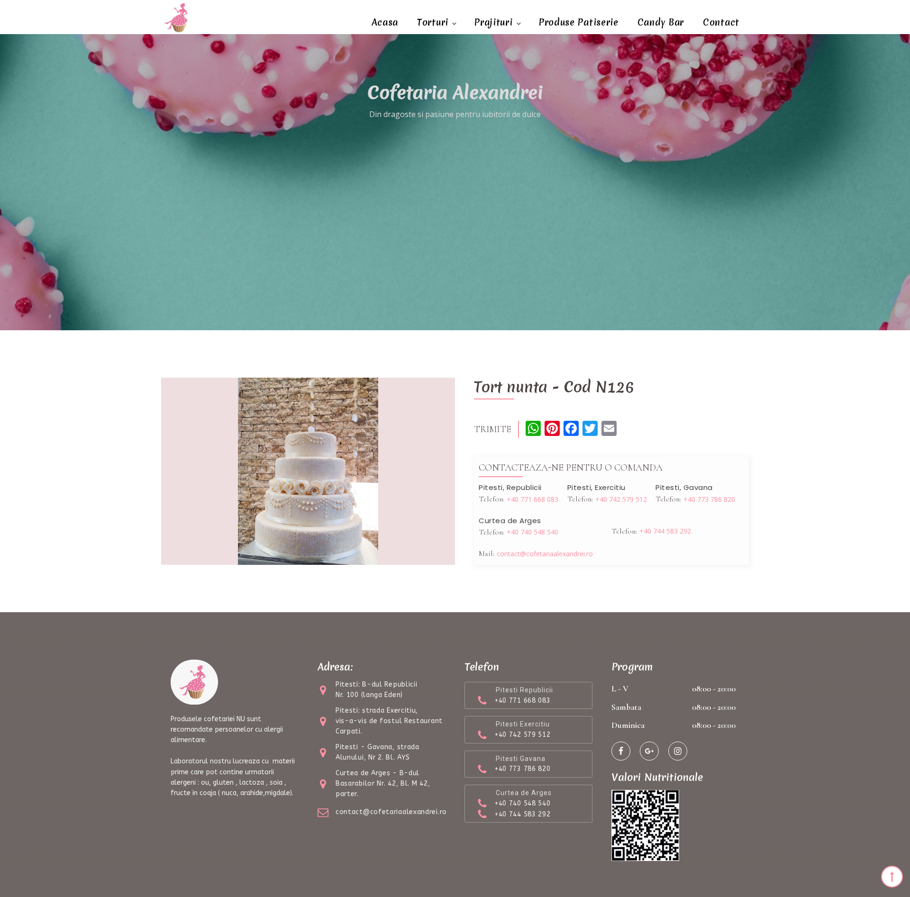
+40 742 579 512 (621, 499)
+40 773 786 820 (709, 499)
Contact (721, 22)
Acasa (385, 22)
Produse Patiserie (579, 22)
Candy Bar (660, 22)
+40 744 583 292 (665, 530)
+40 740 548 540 (532, 531)
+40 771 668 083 (532, 499)
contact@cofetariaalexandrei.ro (545, 553)
